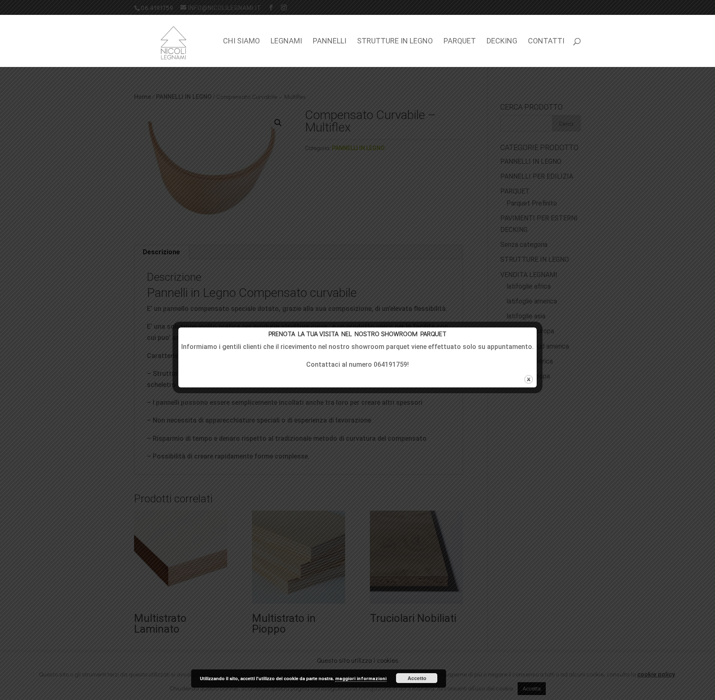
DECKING (502, 41)
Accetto (417, 678)
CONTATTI (546, 41)
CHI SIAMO (241, 41)
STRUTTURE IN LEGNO (395, 41)
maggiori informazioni (360, 678)
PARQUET (460, 41)
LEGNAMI (286, 41)
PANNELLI (329, 41)
